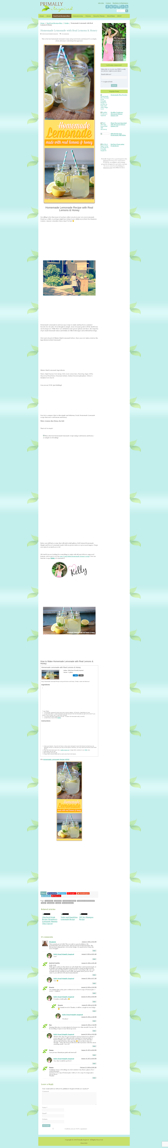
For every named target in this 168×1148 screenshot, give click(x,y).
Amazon (106, 160)
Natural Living (78, 16)
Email (44, 1113)
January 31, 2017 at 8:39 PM (88, 1058)
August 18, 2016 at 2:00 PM (88, 1034)
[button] (75, 675)
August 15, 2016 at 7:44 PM (88, 1025)
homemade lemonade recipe (86, 900)
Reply (94, 950)
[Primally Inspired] (57, 6)
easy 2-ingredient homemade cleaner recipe (75, 556)
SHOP (119, 16)
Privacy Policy (84, 1143)
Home (42, 16)
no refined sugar (68, 903)
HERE (59, 717)
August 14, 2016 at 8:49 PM (88, 996)
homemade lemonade (69, 900)
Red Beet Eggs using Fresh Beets (117, 145)
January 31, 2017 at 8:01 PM (88, 1050)
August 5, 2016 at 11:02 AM (89, 954)
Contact (108, 3)
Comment (45, 1091)
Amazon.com (107, 167)
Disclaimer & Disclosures (120, 3)
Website (45, 1119)
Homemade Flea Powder (119, 95)
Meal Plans (111, 16)
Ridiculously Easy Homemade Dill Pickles (118, 134)
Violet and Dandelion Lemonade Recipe (69, 918)
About (48, 16)
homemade (58, 900)
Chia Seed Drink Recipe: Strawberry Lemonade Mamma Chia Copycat (49, 920)
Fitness (88, 16)
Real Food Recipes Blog (61, 16)
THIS (86, 750)
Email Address (106, 74)
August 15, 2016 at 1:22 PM (89, 1005)
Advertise (101, 3)
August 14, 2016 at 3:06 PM (88, 987)
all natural (49, 900)
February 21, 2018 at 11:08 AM (88, 1067)
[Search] (126, 10)
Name (44, 1107)
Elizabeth (52, 942)
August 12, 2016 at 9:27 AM (88, 978)
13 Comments (65, 34)
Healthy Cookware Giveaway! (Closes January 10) (117, 113)
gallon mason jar (65, 750)
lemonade (51, 903)
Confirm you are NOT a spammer (76, 1129)
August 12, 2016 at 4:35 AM (88, 963)
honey (44, 903)
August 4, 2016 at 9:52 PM (89, 942)
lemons (58, 903)
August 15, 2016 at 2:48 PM (88, 1017)
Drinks (66, 23)
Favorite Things (98, 16)
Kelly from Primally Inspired (50, 34)
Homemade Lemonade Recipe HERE (56, 759)
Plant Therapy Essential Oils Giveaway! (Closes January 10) (119, 124)
